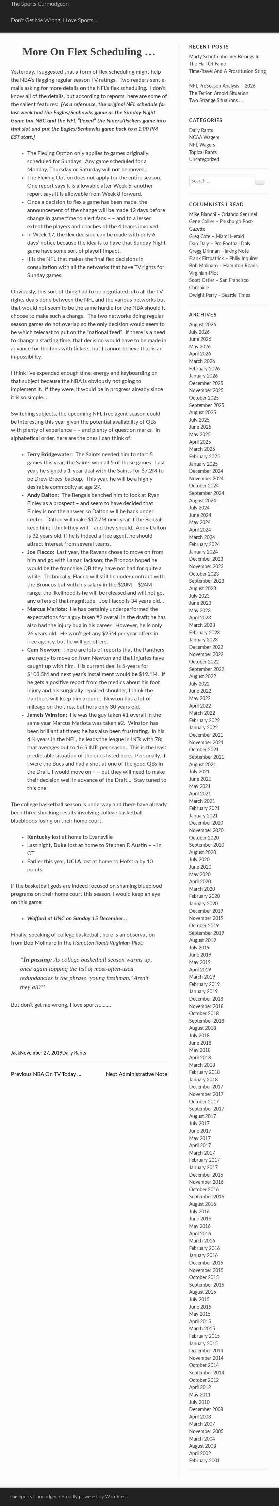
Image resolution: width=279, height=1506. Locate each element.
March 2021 (202, 801)
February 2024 (204, 544)
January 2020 (203, 903)
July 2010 (199, 1402)
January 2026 (203, 376)
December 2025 (206, 383)
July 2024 (199, 507)
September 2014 (206, 1372)
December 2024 (206, 471)
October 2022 (204, 661)
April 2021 (200, 793)
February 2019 (204, 984)
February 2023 (204, 632)
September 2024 (206, 493)
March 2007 (202, 1424)
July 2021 (199, 771)
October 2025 (204, 398)
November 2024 (206, 478)
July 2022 (199, 684)
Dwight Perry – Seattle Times (219, 295)
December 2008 (206, 1409)
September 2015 (206, 1285)
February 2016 (204, 1248)
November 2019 (206, 918)
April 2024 (200, 530)
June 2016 (200, 1218)
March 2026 (202, 361)
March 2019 (202, 977)
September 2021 (206, 757)
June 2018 (200, 1043)
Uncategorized (204, 159)
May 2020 (200, 874)
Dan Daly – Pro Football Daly (219, 243)
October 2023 (204, 574)
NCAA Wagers (204, 137)
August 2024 (202, 500)
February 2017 (204, 1160)
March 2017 (202, 1153)
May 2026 (200, 346)
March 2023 (202, 625)
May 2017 (200, 1138)
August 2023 (202, 588)
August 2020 (202, 852)
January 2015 (203, 1343)
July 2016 (199, 1211)
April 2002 (200, 1453)
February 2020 (204, 896)
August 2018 (202, 1028)
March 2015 (202, 1328)
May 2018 (200, 1050)
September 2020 (206, 845)
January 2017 (203, 1167)
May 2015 (200, 1314)
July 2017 (199, 1123)
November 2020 (206, 830)
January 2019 (203, 991)
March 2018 (202, 1065)
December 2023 (206, 559)
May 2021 (200, 786)
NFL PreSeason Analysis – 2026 (222, 86)
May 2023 (200, 610)
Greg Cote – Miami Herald (216, 236)
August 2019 (202, 940)
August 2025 (202, 412)
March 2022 (202, 713)
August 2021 (202, 764)
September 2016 (206, 1196)
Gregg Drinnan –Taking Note (219, 251)
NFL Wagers (202, 145)
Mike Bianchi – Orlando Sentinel (223, 214)
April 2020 (200, 881)
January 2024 (203, 552)
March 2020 (202, 889)
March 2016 (202, 1240)
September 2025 (206, 405)
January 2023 (203, 639)
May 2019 (200, 962)
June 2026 (200, 339)
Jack (15, 1053)
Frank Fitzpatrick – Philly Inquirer (223, 258)
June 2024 (200, 515)
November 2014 (206, 1358)
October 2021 (204, 749)
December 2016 (206, 1175)
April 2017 (200, 1145)
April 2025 (200, 442)
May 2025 (200, 434)
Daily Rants (74, 1053)
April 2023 (200, 617)
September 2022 (206, 669)
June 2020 (200, 867)
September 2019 (206, 933)
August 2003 (202, 1446)
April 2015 (200, 1321)
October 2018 (204, 1013)
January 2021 (203, 815)
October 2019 (204, 925)
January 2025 (203, 464)
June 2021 (200, 779)
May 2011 (200, 1394)
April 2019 (200, 969)
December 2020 (206, 823)
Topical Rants (203, 152)
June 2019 (200, 955)
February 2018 (204, 1072)
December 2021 (206, 735)
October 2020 (204, 838)
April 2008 (200, 1417)
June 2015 (200, 1307)
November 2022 (206, 654)
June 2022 (200, 691)
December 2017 (206, 1086)
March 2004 (202, 1439)
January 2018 (203, 1079)
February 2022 (204, 720)
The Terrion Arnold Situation (218, 93)
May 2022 (200, 698)
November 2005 (206, 1431)
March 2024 (202, 537)
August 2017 (202, 1116)
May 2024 (200, 522)
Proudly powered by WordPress (95, 1496)
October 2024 (204, 485)
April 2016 (200, 1233)
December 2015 (206, 1263)
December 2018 (206, 999)
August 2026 (202, 324)
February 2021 (204, 808)
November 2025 (206, 390)
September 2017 (206, 1109)
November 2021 (206, 742)
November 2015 (206, 1270)
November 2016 (206, 1182)
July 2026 (199, 332)
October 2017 (204, 1101)
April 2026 (200, 353)
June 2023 (200, 603)
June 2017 (200, 1131)
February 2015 (204, 1336)
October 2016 (204, 1189)
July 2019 (199, 947)
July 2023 (199, 596)
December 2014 (206, 1350)
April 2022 (200, 706)
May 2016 (200, 1226)
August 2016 (202, 1204)
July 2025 (199, 420)
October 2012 (204, 1380)
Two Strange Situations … (216, 100)
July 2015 (199, 1299)
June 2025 (200, 427)
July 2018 (199, 1035)
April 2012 (200, 1387)
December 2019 (206, 911)
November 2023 (206, 566)
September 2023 (206, 581)
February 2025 (204, 456)
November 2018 (206, 1006)
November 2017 (206, 1094)
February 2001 (204, 1460)
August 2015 (202, 1292)
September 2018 (206, 1021)
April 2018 (200, 1057)
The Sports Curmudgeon (40, 4)
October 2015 (204, 1277)
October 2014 (204, 1365)
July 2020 (199, 859)
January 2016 (203, 1255)
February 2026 (204, 368)
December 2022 (206, 647)
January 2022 (203, 727)
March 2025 (202, 449)
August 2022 (202, 676)
